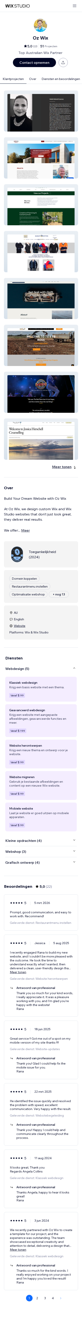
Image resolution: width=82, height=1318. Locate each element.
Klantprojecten (13, 79)
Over (32, 79)
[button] (41, 111)
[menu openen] (74, 6)
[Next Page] (61, 1298)
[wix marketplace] (17, 6)
